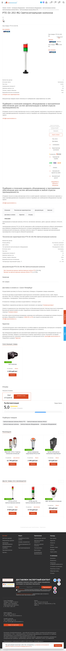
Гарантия (52, 540)
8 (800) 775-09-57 (11, 614)
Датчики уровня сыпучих (38, 544)
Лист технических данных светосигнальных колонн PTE (19, 270)
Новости (52, 543)
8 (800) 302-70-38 (11, 620)
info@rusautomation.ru (9, 118)
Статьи (52, 545)
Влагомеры (37, 550)
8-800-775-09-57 (13, 602)
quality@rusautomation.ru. (52, 336)
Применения (38, 535)
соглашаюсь (21, 589)
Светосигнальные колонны (11, 424)
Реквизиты (53, 560)
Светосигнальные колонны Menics (37, 421)
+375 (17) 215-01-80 (42, 602)
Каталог (4, 535)
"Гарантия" (18, 338)
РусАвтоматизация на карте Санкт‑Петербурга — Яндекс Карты (33, 527)
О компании (53, 555)
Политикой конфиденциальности (24, 593)
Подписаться (46, 587)
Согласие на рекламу (56, 566)
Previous (59, 432)
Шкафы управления (24, 542)
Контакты (52, 558)
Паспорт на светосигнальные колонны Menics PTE (17, 272)
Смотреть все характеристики (10, 94)
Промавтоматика (7, 550)
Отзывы (52, 573)
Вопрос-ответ (54, 547)
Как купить (53, 538)
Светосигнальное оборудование (29, 424)
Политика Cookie (55, 568)
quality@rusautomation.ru (15, 621)
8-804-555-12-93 (28, 317)
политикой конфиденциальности (23, 646)
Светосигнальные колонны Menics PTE (14, 421)
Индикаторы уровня (8, 540)
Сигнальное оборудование (48, 424)
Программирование (24, 548)
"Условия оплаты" (13, 312)
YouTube (59, 588)
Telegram (55, 583)
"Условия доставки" (48, 305)
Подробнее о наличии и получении (55, 183)
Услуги (20, 535)
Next (62, 432)
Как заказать (6, 29)
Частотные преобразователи (7, 543)
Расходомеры (38, 548)
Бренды (52, 549)
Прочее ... (5, 552)
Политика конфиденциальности (56, 563)
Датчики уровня (7, 538)
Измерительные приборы (7, 547)
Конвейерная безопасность (38, 553)
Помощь (52, 535)
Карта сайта (53, 552)
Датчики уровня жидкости (38, 541)
